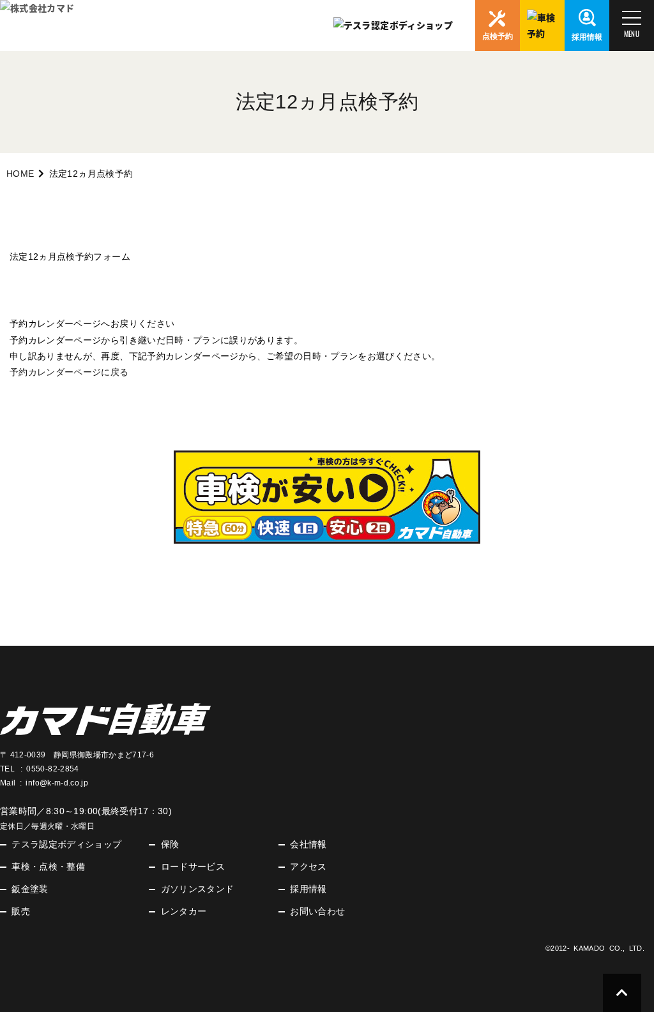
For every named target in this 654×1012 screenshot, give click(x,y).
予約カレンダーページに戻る (69, 372)
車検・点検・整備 (48, 866)
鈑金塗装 (29, 889)
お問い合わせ (317, 911)
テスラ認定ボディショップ (66, 844)
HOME (20, 173)
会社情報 (308, 844)
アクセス (308, 866)
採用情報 (308, 889)
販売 (20, 911)
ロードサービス (193, 866)
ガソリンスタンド (197, 889)
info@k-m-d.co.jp (57, 782)
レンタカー (184, 911)
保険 (170, 844)
